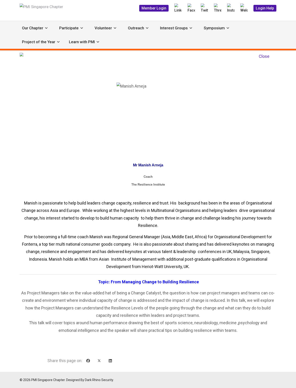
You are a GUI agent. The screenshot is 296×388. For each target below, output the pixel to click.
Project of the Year (38, 42)
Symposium (214, 28)
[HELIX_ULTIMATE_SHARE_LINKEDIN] (110, 361)
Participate (69, 28)
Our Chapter (32, 28)
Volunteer (103, 28)
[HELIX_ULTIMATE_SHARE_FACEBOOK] (88, 361)
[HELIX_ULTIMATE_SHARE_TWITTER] (99, 361)
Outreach (136, 28)
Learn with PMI (82, 42)
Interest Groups (174, 28)
